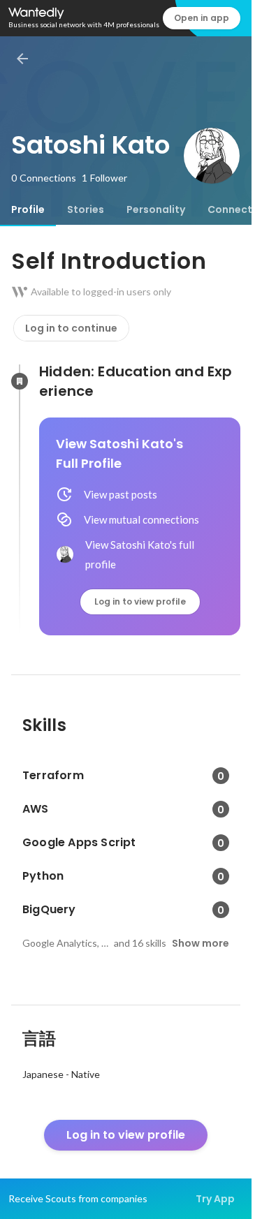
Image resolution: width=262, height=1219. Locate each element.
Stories (85, 209)
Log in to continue (71, 328)
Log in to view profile (140, 601)
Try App (215, 1199)
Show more (200, 943)
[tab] (28, 209)
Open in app (201, 18)
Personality (155, 209)
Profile (28, 209)
